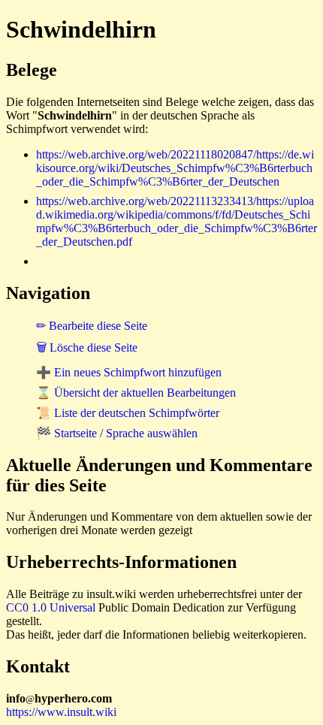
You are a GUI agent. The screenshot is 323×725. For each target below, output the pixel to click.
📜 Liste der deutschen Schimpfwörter (127, 412)
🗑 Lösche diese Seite (86, 347)
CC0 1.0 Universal (50, 607)
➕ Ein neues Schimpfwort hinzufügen (129, 372)
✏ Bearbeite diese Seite (91, 325)
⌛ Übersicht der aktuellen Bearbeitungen (136, 392)
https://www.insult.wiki (61, 711)
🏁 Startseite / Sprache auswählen (117, 433)
